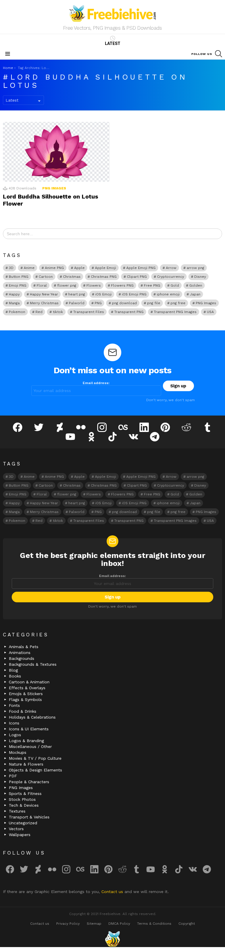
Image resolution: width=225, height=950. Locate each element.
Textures (17, 811)
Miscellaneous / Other (30, 746)
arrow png (195, 268)
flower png (66, 285)
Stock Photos (22, 799)
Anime (29, 268)
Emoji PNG (17, 285)
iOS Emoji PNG (134, 294)
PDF (13, 776)
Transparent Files (88, 312)
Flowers (93, 285)
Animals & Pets (23, 646)
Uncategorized (23, 822)
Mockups (17, 752)
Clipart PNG (137, 277)
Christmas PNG (104, 277)
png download (124, 303)
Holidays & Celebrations (32, 717)
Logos (15, 734)
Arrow (171, 268)
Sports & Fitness (25, 793)
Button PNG (18, 277)
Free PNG (152, 285)
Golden (195, 285)
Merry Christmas (44, 303)
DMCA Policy (119, 924)
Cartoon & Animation (29, 682)
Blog (13, 670)
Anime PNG (54, 268)
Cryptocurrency (170, 277)
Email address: (96, 383)
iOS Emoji (103, 294)
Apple (79, 268)
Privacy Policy (68, 924)
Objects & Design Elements (35, 770)
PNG (98, 303)
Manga (14, 303)
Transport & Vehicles (29, 817)
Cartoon (46, 277)
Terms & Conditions (154, 924)
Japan (195, 294)
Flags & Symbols (25, 699)
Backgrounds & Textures (33, 664)
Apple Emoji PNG (141, 268)
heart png (76, 294)
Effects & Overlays (27, 687)
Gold (175, 285)
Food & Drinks (22, 711)
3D (11, 268)
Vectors (16, 828)
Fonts (14, 705)
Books (15, 676)
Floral (42, 285)
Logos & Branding (26, 740)
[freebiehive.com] (112, 939)
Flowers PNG (122, 285)
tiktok (58, 312)
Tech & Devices (24, 805)
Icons (14, 723)
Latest (112, 43)
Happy (14, 294)
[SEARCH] (218, 54)
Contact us (113, 891)
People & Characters (29, 781)
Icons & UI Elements (29, 729)
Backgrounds (21, 658)
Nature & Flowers (26, 764)
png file (153, 303)
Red (38, 312)
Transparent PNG (129, 312)
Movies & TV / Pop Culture (35, 758)
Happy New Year (44, 294)
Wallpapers (19, 834)
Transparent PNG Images (175, 312)
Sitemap (94, 924)
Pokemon (17, 312)
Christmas (72, 277)
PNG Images (54, 188)
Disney (200, 277)
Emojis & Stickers (26, 693)
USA (210, 312)
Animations (19, 652)
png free (178, 303)
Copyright (186, 924)
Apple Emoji (105, 268)
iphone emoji (168, 294)
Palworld (76, 303)
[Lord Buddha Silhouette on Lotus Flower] (56, 152)
